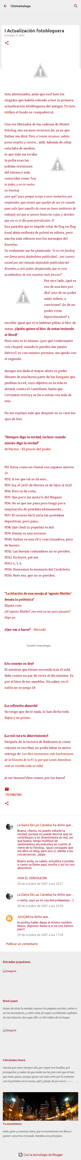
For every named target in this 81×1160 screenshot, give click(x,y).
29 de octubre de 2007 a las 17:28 (40, 934)
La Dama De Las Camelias (34, 825)
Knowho (11, 244)
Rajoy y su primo (17, 718)
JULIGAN (23, 916)
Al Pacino (12, 449)
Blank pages (10, 1000)
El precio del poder (36, 449)
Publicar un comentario (22, 944)
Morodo (40, 629)
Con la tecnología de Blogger (43, 1154)
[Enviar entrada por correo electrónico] (7, 790)
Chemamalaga (21, 6)
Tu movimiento (12, 1123)
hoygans (62, 377)
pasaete (64, 611)
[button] (7, 43)
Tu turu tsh (13, 794)
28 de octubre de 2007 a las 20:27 (40, 883)
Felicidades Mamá (14, 1060)
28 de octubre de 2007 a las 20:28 (40, 906)
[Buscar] (75, 6)
